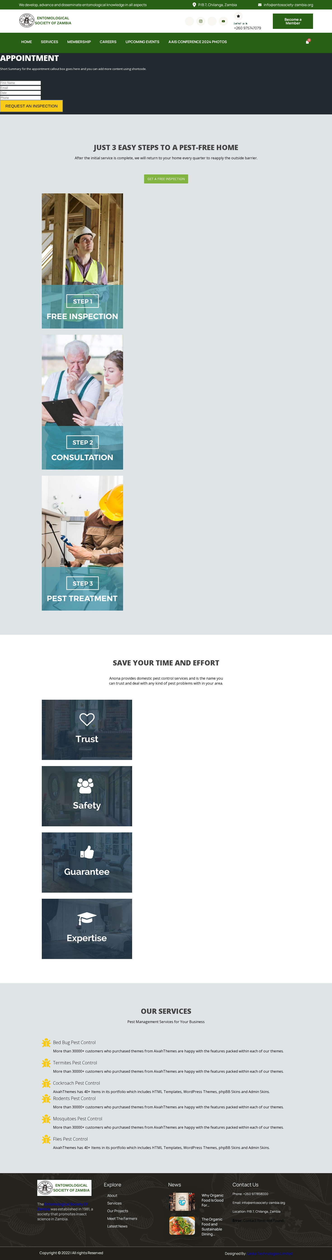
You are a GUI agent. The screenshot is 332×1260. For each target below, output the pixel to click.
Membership (79, 41)
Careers (108, 41)
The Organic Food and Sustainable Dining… (212, 1227)
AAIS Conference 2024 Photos (197, 41)
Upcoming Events (142, 41)
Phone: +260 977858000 (250, 1194)
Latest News (117, 1226)
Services (49, 41)
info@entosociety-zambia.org (288, 4)
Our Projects (117, 1210)
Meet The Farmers (122, 1218)
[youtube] (223, 21)
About (112, 1195)
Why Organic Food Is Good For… (213, 1200)
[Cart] (307, 42)
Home (26, 41)
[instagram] (200, 21)
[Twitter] (212, 21)
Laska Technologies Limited (269, 1253)
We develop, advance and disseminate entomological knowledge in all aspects (83, 4)
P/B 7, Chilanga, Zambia (217, 4)
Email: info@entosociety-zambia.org (259, 1202)
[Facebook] (189, 21)
